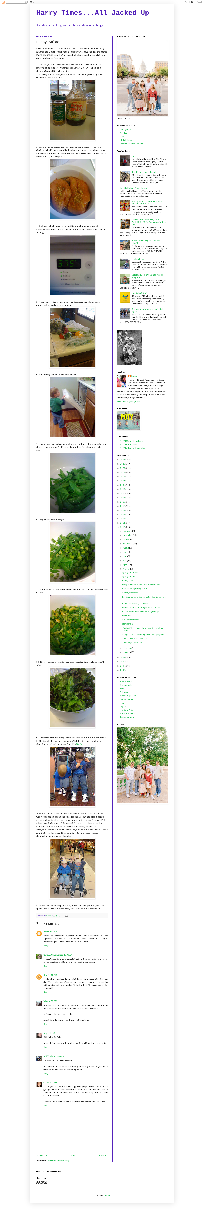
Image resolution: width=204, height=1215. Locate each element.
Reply (46, 946)
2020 (122, 485)
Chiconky (124, 692)
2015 (122, 506)
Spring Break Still (130, 573)
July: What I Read (139, 293)
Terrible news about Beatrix (144, 172)
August (126, 548)
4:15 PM (53, 1083)
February (127, 648)
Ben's (79, 744)
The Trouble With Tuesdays (134, 639)
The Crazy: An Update (132, 643)
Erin (45, 975)
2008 (122, 662)
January (126, 652)
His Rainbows (126, 140)
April (125, 565)
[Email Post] (66, 916)
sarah (46, 1083)
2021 (122, 481)
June (125, 556)
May (125, 561)
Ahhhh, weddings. (130, 593)
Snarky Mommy (127, 717)
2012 (122, 519)
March (126, 569)
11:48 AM (60, 1056)
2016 (122, 502)
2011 (122, 523)
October (126, 539)
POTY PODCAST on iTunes (131, 441)
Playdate (123, 133)
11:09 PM (53, 1033)
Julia (122, 703)
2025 (122, 464)
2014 (122, 510)
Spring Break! (128, 577)
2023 (122, 472)
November (128, 535)
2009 (122, 657)
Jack (122, 137)
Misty (45, 1001)
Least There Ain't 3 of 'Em (131, 144)
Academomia (126, 685)
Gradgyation (125, 130)
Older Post (102, 1155)
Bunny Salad (127, 581)
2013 (122, 515)
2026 (122, 460)
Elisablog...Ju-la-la (128, 696)
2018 (122, 493)
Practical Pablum (127, 714)
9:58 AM (53, 932)
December (127, 531)
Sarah (134, 376)
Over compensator (130, 620)
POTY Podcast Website (130, 444)
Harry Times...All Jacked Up (92, 13)
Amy (45, 1033)
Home (72, 1155)
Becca (46, 932)
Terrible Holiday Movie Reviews (134, 188)
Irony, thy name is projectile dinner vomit (140, 585)
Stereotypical (128, 624)
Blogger (107, 1195)
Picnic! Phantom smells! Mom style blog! (140, 612)
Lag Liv (123, 706)
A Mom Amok (126, 682)
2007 (122, 666)
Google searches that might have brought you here (144, 635)
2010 (122, 527)
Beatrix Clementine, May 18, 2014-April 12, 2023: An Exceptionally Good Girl (149, 222)
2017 (122, 498)
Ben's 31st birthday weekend (135, 604)
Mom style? (127, 616)
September (128, 544)
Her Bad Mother (127, 699)
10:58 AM (52, 975)
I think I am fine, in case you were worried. (141, 608)
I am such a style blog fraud (134, 589)
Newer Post (42, 1155)
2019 (122, 489)
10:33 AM (68, 955)
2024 (122, 468)
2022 (122, 477)
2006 (122, 670)
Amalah (123, 689)
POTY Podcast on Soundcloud (133, 448)
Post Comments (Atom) (58, 1160)
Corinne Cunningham (53, 955)
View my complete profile (128, 401)
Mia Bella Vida (126, 710)
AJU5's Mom (49, 1056)
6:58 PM (53, 1001)
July (125, 552)
